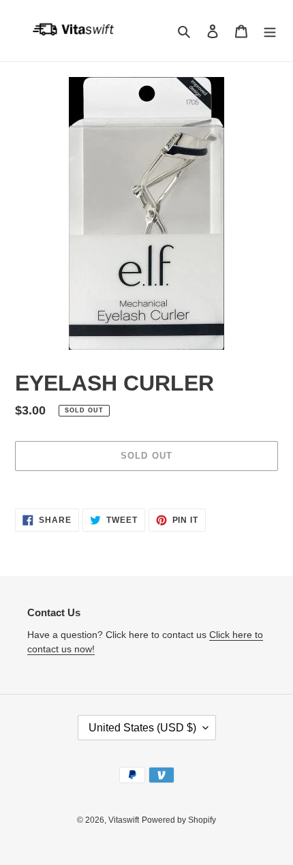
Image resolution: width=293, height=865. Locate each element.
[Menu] (270, 31)
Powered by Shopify (179, 820)
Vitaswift (123, 820)
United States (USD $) (142, 727)
